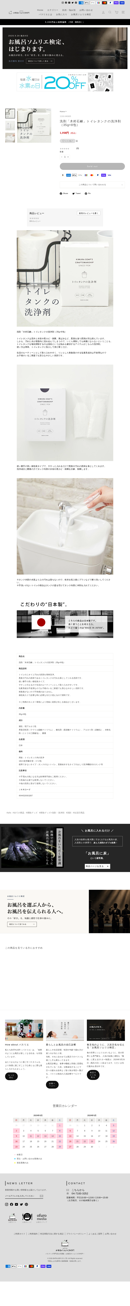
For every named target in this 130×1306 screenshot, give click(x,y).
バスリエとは (45, 14)
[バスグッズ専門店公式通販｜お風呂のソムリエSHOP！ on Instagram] (6, 1204)
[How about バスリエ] (24, 1030)
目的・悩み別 (69, 10)
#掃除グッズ (31, 813)
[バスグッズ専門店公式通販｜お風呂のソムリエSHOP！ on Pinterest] (26, 1204)
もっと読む (11, 1076)
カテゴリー (52, 10)
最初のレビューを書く (89, 213)
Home (40, 10)
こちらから (77, 1190)
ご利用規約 (33, 1234)
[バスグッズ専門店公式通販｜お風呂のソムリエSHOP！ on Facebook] (11, 1204)
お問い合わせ (86, 10)
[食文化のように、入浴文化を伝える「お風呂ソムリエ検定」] (106, 1030)
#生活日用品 (78, 813)
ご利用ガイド (19, 1234)
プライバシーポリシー (76, 1234)
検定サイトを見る (93, 1075)
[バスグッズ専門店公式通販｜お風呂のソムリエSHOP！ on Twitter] (21, 1204)
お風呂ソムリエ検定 (81, 14)
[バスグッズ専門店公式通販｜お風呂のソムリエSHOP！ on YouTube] (16, 1204)
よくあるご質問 (95, 1234)
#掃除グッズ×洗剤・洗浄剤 (51, 813)
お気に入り (61, 14)
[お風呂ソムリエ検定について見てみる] (65, 911)
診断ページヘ (52, 1084)
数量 (61, 152)
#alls (9, 813)
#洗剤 (68, 813)
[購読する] (41, 1196)
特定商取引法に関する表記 (52, 1234)
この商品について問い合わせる (92, 185)
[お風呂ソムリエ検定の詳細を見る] (65, 48)
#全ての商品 (18, 813)
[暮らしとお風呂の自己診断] (65, 1030)
